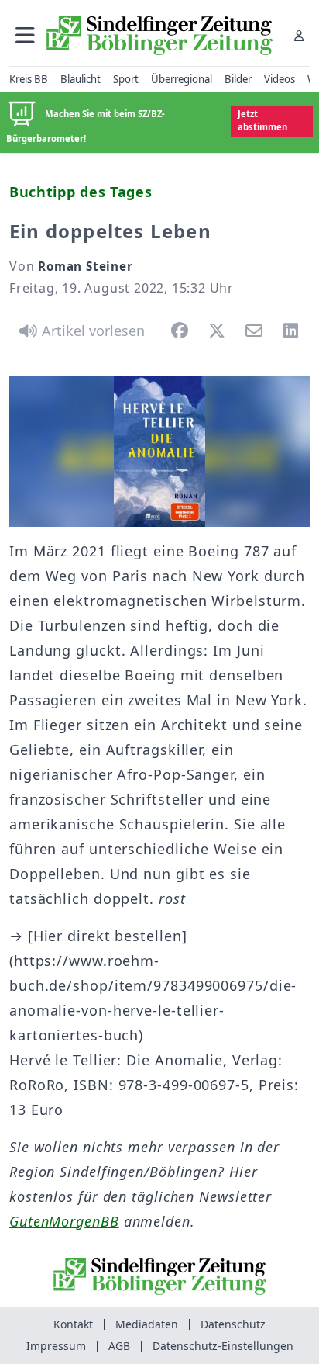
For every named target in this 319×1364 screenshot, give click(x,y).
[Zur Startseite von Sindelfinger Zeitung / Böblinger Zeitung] (159, 35)
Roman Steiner (85, 266)
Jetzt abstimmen (262, 120)
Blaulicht (80, 79)
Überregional (181, 79)
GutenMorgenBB (64, 1221)
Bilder (238, 79)
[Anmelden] (299, 35)
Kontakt (73, 1324)
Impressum (56, 1345)
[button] (25, 35)
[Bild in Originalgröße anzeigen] (159, 451)
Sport (126, 79)
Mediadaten (146, 1324)
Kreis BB (28, 79)
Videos (279, 79)
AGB (119, 1345)
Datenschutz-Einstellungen (223, 1345)
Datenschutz (233, 1324)
